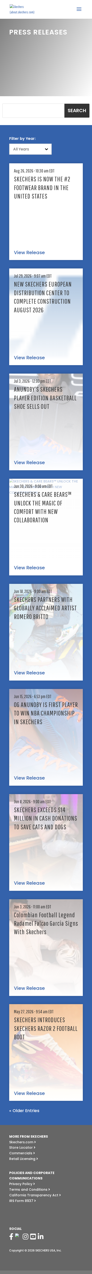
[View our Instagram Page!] (26, 1236)
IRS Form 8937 (21, 1200)
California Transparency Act (34, 1195)
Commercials (21, 1153)
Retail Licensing (22, 1158)
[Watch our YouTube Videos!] (34, 1236)
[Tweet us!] (18, 1236)
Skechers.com (21, 1142)
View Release (29, 253)
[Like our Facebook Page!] (12, 1236)
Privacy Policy (21, 1184)
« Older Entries (24, 1110)
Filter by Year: (22, 138)
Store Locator (21, 1147)
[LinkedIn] (41, 1236)
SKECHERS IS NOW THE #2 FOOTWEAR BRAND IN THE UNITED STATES (42, 187)
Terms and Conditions (28, 1189)
